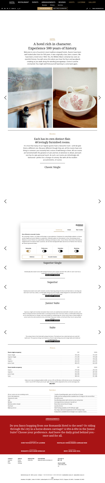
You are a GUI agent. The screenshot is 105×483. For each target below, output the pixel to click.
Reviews (62, 2)
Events (35, 2)
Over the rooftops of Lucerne (33, 443)
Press (9, 463)
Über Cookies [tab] (79, 229)
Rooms (44, 5)
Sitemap (20, 463)
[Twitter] (61, 460)
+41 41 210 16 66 (48, 475)
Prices (52, 5)
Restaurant (23, 2)
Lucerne (81, 2)
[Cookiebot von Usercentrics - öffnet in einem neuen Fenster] (77, 225)
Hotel (12, 2)
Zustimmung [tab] (59, 229)
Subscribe (30, 460)
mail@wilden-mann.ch (67, 475)
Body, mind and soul (72, 451)
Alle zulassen (73, 256)
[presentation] (5, 97)
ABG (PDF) (52, 383)
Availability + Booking (53, 275)
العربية (18, 8)
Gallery (92, 2)
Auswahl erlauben (52, 256)
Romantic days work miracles (33, 451)
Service (60, 5)
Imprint (20, 461)
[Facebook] (58, 460)
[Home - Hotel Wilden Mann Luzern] (52, 25)
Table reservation (98, 8)
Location (10, 460)
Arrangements (48, 2)
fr (7, 8)
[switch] (44, 251)
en (5, 8)
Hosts (71, 2)
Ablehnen (32, 256)
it (9, 8)
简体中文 (13, 8)
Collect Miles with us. (62, 465)
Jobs (9, 461)
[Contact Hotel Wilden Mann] (87, 8)
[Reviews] (90, 8)
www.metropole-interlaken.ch (45, 460)
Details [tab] (69, 229)
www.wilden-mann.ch (79, 475)
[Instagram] (59, 460)
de (2, 8)
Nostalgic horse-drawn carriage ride (72, 443)
